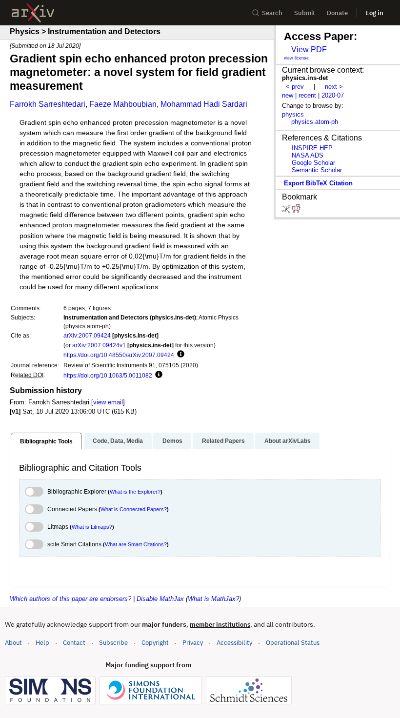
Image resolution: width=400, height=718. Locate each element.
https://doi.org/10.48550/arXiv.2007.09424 (118, 355)
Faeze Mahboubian (123, 104)
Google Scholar (313, 162)
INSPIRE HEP (312, 148)
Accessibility (234, 642)
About (13, 642)
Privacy (192, 642)
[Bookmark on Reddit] (296, 210)
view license (296, 58)
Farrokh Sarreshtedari (47, 104)
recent (307, 95)
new (287, 95)
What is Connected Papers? (133, 509)
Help (42, 642)
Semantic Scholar (317, 170)
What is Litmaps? (92, 527)
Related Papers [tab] (223, 441)
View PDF (309, 49)
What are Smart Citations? (136, 544)
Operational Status (293, 642)
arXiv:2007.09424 (87, 335)
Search (272, 13)
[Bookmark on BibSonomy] (287, 210)
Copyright (155, 642)
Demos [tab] (172, 441)
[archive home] (33, 12)
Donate (337, 13)
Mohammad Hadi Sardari (203, 104)
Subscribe (113, 642)
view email (108, 402)
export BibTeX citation (318, 183)
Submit (304, 13)
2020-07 (332, 95)
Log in (374, 13)
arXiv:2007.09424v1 (99, 345)
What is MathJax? (213, 598)
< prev (295, 86)
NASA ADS (307, 155)
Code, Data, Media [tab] (118, 441)
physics (293, 114)
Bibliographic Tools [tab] (46, 441)
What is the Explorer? (135, 492)
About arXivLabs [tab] (287, 441)
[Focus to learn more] (179, 354)
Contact (74, 642)
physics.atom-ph (314, 121)
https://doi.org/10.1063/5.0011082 (107, 375)
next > (334, 86)
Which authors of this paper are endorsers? (70, 598)
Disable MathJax (160, 598)
